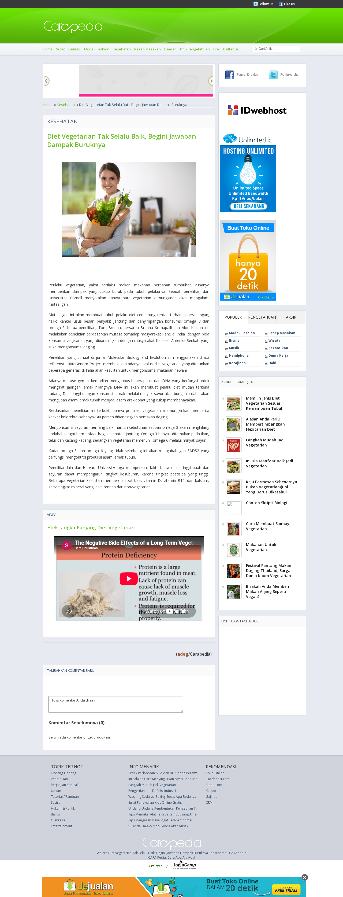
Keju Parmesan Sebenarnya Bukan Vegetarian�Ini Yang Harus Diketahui (271, 486)
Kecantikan (278, 348)
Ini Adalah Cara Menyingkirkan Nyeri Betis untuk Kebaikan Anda (176, 779)
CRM (209, 802)
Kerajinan (237, 363)
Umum (56, 790)
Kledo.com (214, 784)
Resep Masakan (147, 49)
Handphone (239, 355)
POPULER (233, 317)
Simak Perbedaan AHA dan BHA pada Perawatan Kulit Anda (173, 773)
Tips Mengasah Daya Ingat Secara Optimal (160, 820)
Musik (234, 348)
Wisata (275, 340)
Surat (60, 49)
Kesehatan (122, 49)
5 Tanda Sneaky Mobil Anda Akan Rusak (158, 826)
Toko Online (215, 773)
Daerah (170, 49)
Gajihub (212, 796)
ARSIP (291, 317)
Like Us (289, 4)
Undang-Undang (63, 773)
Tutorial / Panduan (65, 796)
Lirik (216, 49)
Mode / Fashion (96, 49)
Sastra (55, 802)
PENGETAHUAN (262, 317)
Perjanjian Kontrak (65, 784)
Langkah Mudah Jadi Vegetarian (265, 442)
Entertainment (61, 826)
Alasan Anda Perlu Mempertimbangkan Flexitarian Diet (265, 424)
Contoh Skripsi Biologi (266, 502)
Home (48, 49)
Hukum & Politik (63, 808)
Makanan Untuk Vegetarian (261, 547)
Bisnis (234, 340)
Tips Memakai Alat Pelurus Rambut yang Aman (163, 814)
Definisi (74, 49)
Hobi (272, 363)
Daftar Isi (230, 49)
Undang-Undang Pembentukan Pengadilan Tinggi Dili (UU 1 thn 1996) (180, 808)
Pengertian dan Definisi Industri (152, 790)
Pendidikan (59, 779)
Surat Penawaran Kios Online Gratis (155, 802)
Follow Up (266, 4)
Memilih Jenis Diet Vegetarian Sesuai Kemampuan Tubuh (265, 403)
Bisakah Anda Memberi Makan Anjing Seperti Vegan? (267, 591)
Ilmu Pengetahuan (195, 49)
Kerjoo (211, 790)
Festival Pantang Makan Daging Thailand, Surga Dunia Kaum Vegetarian (268, 570)
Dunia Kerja (278, 355)
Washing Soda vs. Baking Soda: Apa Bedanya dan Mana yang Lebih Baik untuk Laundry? (194, 796)
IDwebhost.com (218, 779)
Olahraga (58, 820)
